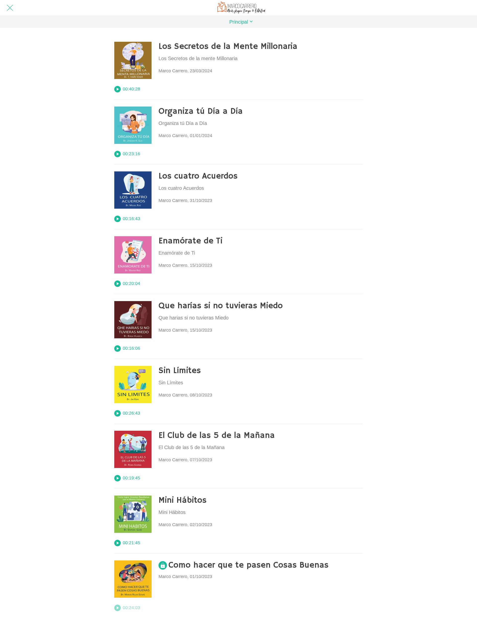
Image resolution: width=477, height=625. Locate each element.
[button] (238, 22)
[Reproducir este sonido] (117, 89)
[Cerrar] (10, 8)
